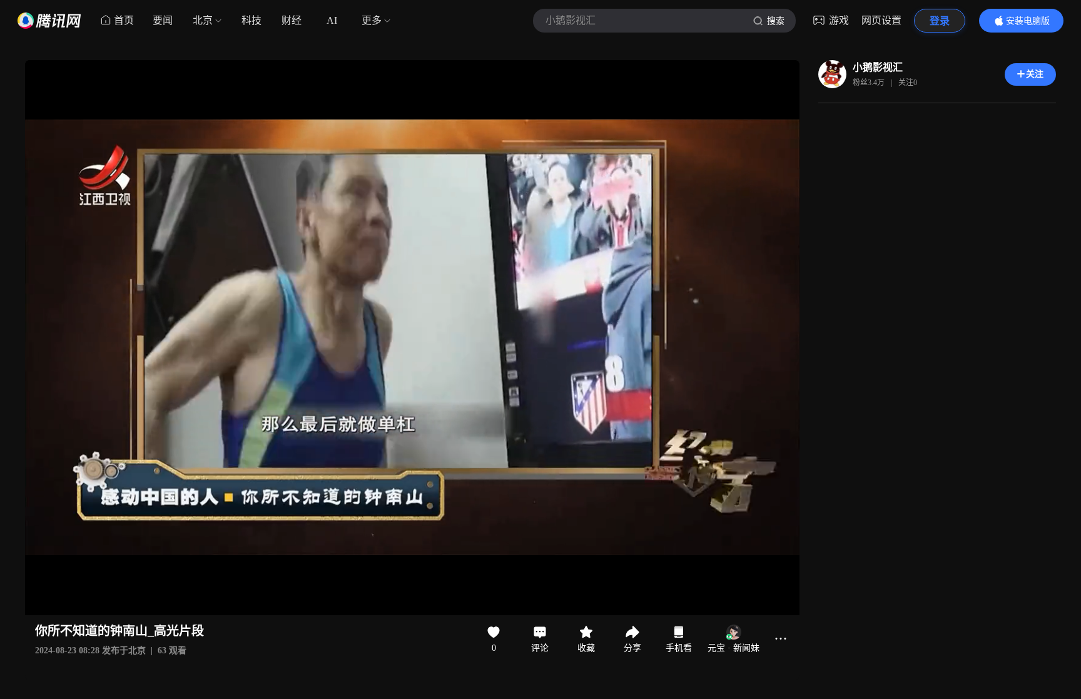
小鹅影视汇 (878, 67)
